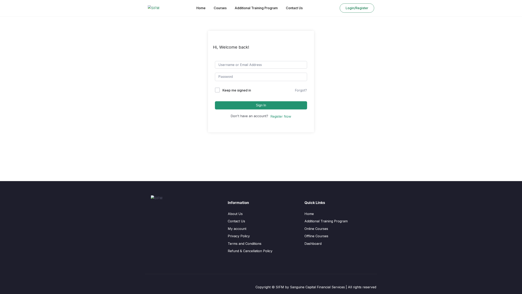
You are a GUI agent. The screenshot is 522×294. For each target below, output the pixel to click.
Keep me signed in (236, 90)
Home (201, 8)
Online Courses (316, 229)
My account (237, 229)
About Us (235, 214)
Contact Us (294, 8)
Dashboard (313, 244)
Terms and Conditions (244, 244)
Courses (220, 8)
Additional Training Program (256, 8)
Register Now (280, 116)
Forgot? (301, 90)
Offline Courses (316, 236)
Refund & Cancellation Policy (250, 251)
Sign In (261, 105)
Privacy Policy (239, 236)
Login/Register (357, 8)
